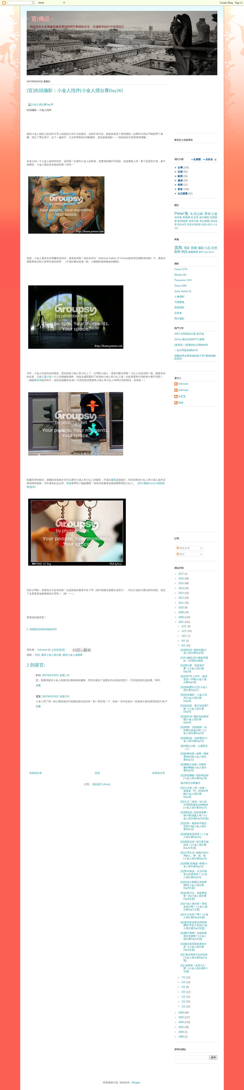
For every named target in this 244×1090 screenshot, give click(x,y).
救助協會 (183, 221)
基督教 (186, 217)
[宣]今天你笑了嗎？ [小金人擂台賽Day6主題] (194, 916)
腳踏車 (211, 252)
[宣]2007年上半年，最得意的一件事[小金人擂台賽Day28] (194, 679)
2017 (181, 573)
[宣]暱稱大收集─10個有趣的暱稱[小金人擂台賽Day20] (193, 767)
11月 (184, 631)
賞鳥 (178, 247)
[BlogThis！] (78, 650)
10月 (184, 636)
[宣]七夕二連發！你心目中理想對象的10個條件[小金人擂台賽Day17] (194, 804)
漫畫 (206, 252)
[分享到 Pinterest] (89, 650)
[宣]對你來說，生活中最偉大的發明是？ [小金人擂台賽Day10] (194, 874)
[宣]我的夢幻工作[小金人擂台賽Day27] (194, 689)
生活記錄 (196, 213)
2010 (181, 607)
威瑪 (113, 479)
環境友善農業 (194, 224)
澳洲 (180, 180)
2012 (181, 597)
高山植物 (205, 221)
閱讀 (184, 251)
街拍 (37, 654)
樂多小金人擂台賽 (51, 654)
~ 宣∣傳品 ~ (40, 19)
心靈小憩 (46, 376)
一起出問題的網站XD (186, 350)
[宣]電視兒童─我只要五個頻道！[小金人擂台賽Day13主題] (195, 844)
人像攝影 (179, 296)
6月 (183, 982)
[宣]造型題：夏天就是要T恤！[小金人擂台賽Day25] (194, 708)
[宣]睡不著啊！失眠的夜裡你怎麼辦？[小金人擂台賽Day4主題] (194, 936)
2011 (181, 602)
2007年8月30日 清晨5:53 (55, 696)
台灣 (180, 167)
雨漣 (68, 483)
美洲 (180, 184)
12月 (184, 626)
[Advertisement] (198, 105)
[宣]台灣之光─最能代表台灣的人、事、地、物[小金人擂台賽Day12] (195, 855)
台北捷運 (182, 193)
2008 (181, 617)
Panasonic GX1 (183, 280)
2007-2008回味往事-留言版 (189, 333)
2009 (181, 612)
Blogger (136, 1082)
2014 (181, 588)
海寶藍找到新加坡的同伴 (43, 629)
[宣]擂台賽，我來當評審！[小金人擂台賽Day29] (192, 668)
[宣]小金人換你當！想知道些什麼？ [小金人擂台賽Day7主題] (194, 906)
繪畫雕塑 (193, 251)
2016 (181, 578)
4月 (183, 992)
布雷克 (182, 396)
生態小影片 (207, 224)
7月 (183, 977)
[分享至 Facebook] (85, 650)
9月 (183, 640)
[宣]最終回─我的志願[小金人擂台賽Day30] (194, 651)
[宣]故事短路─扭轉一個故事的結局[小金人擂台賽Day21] (195, 756)
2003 (181, 1027)
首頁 (97, 773)
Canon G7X (180, 269)
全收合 (209, 159)
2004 (181, 1022)
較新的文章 (36, 773)
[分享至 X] (82, 650)
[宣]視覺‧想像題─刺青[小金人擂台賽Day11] (194, 865)
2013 (181, 593)
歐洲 (180, 176)
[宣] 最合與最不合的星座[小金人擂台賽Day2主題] (194, 957)
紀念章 (194, 217)
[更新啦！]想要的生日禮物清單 (191, 344)
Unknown (42, 649)
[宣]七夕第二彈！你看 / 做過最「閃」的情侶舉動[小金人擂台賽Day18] (194, 792)
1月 (183, 1006)
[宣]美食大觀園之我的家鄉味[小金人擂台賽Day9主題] (194, 885)
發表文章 (184, 548)
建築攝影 (179, 307)
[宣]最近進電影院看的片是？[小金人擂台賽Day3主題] (194, 946)
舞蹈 (201, 252)
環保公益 (210, 213)
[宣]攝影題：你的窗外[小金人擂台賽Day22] (194, 740)
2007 (181, 622)
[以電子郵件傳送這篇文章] (74, 650)
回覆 (38, 685)
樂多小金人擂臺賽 (73, 654)
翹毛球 (38, 380)
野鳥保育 (181, 224)
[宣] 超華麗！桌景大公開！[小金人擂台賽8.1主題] (194, 968)
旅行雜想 (204, 217)
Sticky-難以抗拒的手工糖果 (189, 339)
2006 (181, 1012)
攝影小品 (204, 247)
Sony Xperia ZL (183, 291)
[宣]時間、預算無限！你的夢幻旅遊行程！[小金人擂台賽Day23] (194, 730)
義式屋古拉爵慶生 (190, 783)
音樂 (194, 247)
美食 (180, 189)
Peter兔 (181, 213)
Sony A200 (180, 285)
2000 (181, 1031)
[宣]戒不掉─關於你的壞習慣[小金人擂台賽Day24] (195, 719)
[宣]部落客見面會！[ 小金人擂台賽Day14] (194, 836)
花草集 (178, 217)
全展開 (197, 159)
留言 (182, 554)
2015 (181, 583)
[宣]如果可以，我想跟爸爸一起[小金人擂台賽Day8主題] (194, 895)
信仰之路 (194, 221)
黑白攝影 (179, 318)
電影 (187, 247)
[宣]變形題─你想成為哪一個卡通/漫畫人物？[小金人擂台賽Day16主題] (195, 815)
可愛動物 (179, 302)
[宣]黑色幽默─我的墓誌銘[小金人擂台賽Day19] (195, 777)
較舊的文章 (158, 773)
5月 (183, 987)
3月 (183, 996)
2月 (183, 1001)
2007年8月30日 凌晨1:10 (55, 675)
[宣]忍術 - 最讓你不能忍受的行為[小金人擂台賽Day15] (194, 826)
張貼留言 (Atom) (101, 784)
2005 (181, 1017)
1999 (181, 1036)
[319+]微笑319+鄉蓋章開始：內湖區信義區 (194, 659)
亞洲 (180, 171)
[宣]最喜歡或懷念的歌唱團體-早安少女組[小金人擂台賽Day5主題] (194, 925)
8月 (183, 645)
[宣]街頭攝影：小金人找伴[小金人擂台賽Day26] (194, 697)
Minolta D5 (180, 274)
